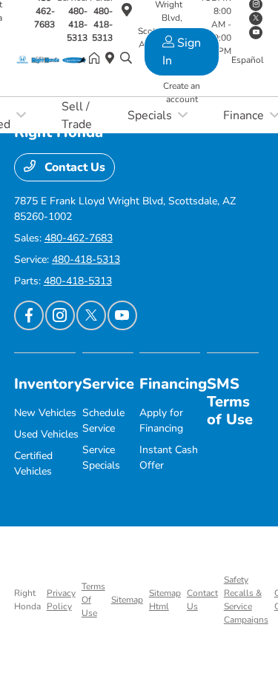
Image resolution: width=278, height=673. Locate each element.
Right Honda (27, 599)
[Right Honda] (51, 59)
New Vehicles (45, 413)
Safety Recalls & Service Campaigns (246, 600)
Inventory (48, 384)
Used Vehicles (46, 434)
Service (108, 384)
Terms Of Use (93, 599)
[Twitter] (91, 315)
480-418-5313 (77, 24)
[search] (126, 59)
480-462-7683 (78, 238)
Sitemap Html (165, 599)
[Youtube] (122, 315)
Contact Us (73, 167)
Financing (173, 384)
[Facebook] (29, 315)
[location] (112, 59)
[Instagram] (60, 315)
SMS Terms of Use (230, 401)
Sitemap (127, 600)
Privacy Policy (61, 599)
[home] (97, 59)
